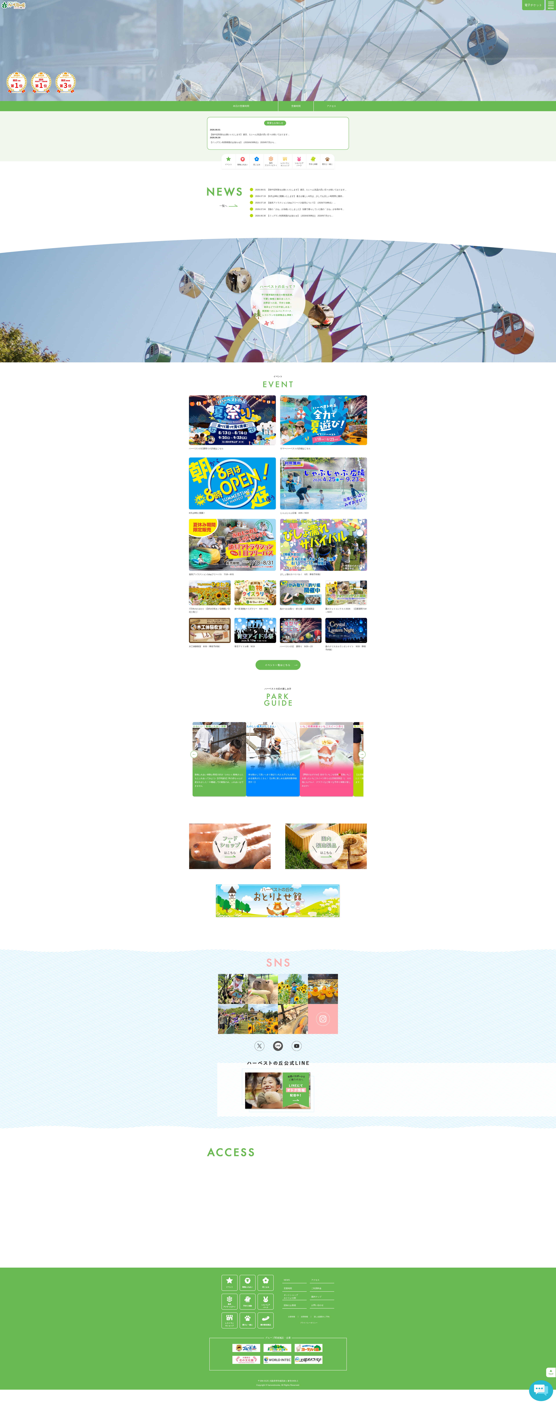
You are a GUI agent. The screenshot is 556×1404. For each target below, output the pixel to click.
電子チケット (533, 5)
